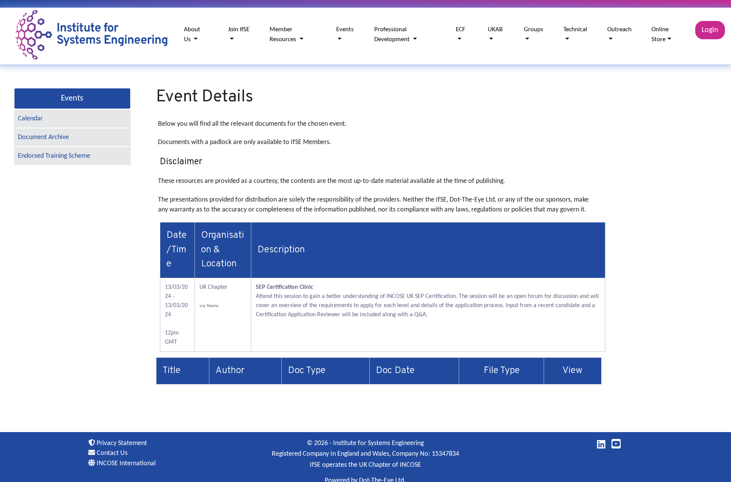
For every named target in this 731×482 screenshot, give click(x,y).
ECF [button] (460, 29)
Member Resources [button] (284, 34)
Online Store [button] (660, 34)
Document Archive (43, 137)
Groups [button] (533, 29)
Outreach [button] (619, 29)
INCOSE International (125, 463)
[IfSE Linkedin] (601, 446)
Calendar (30, 118)
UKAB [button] (495, 29)
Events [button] (345, 29)
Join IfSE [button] (238, 29)
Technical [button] (575, 29)
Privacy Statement (121, 443)
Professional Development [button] (392, 34)
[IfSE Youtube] (616, 446)
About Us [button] (192, 34)
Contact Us (111, 453)
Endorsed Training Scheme (54, 156)
